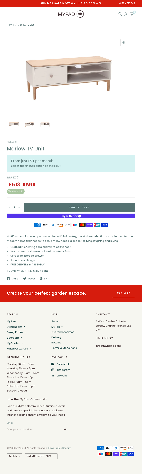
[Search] (120, 14)
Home (10, 24)
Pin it (46, 278)
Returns (56, 342)
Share (14, 278)
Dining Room (15, 332)
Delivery (56, 337)
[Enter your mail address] (64, 429)
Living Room (14, 327)
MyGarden (13, 343)
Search (55, 321)
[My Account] (126, 14)
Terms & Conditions (64, 348)
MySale (11, 321)
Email (10, 423)
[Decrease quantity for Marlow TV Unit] (9, 207)
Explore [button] (123, 293)
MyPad (55, 327)
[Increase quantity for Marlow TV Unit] (19, 207)
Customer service (62, 332)
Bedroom (13, 337)
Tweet (31, 278)
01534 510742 (127, 3)
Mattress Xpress (17, 348)
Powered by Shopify (59, 448)
